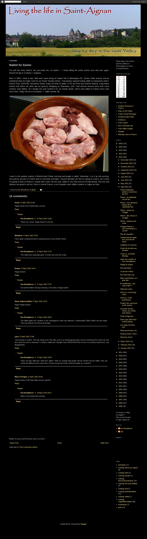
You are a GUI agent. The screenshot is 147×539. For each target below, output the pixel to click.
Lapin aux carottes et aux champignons (128, 260)
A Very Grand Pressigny (127, 114)
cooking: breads (124, 476)
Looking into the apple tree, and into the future (128, 239)
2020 (121, 356)
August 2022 (126, 173)
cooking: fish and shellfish (127, 484)
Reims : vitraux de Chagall (127, 211)
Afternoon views (126, 289)
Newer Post (14, 443)
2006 (121, 403)
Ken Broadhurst (27, 219)
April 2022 (125, 187)
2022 (121, 157)
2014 (121, 376)
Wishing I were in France (127, 134)
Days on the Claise (125, 111)
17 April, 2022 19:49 (35, 377)
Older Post (104, 443)
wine (120, 507)
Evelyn (17, 268)
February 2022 (126, 345)
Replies (20, 214)
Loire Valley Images (125, 129)
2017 (121, 366)
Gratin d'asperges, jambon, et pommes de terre (128, 192)
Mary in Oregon (21, 377)
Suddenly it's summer (128, 245)
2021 (121, 352)
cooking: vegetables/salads (125, 500)
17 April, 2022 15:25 (39, 301)
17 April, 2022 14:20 (30, 235)
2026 (121, 143)
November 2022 (127, 163)
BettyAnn (18, 235)
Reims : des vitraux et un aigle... (128, 217)
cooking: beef (123, 473)
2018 (121, 362)
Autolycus (122, 120)
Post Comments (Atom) (28, 447)
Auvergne (121, 465)
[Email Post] (40, 190)
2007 (121, 400)
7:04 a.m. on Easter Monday (127, 255)
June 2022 (125, 180)
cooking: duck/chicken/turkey (125, 480)
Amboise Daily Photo (126, 117)
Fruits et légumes (126, 316)
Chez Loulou (123, 123)
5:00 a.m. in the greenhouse (126, 299)
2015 (121, 373)
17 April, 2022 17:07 (44, 251)
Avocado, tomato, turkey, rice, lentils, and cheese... (128, 311)
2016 (121, 369)
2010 (121, 389)
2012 (121, 383)
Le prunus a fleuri (126, 271)
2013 (121, 379)
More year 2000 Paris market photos (128, 321)
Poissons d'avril (126, 337)
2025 (121, 147)
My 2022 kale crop (127, 275)
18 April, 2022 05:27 (44, 393)
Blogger (83, 524)
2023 (121, 154)
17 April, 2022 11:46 (27, 203)
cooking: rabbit (123, 497)
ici (128, 420)
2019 (121, 359)
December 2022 (127, 160)
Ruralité (121, 132)
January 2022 (126, 348)
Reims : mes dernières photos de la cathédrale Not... (128, 205)
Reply (17, 209)
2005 (121, 406)
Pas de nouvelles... (127, 234)
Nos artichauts (125, 268)
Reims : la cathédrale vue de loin (128, 198)
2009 (121, 393)
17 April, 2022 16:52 (44, 317)
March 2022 (125, 341)
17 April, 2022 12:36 (44, 219)
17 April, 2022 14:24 (28, 268)
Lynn (17, 337)
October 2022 (126, 167)
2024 (121, 150)
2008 (121, 396)
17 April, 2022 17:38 (26, 337)
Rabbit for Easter (126, 265)
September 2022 (127, 170)
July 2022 (124, 177)
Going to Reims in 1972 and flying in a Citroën (128, 229)
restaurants (122, 504)
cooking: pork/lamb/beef (127, 491)
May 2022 (125, 183)
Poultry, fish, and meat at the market (128, 304)
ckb (121, 432)
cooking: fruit (123, 489)
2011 (121, 386)
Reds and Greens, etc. (128, 330)
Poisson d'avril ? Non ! (128, 334)
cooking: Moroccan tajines (128, 468)
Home (59, 443)
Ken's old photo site (125, 126)
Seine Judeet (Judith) (23, 301)
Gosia (17, 203)
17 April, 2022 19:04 (44, 357)
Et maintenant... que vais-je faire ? (127, 285)
